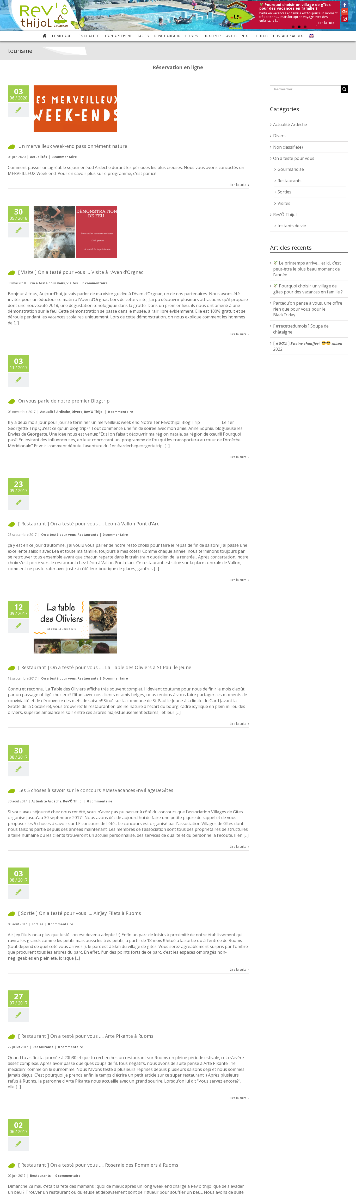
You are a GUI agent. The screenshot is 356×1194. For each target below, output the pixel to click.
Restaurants (87, 534)
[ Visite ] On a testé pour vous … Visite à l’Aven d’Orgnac (80, 272)
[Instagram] (344, 18)
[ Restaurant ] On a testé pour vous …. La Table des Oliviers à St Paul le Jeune (104, 667)
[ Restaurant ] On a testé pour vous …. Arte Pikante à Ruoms (86, 1036)
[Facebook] (344, 4)
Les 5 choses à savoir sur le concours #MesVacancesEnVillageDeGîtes (95, 790)
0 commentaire (64, 157)
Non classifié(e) (288, 147)
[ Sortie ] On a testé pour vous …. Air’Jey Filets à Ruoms (79, 913)
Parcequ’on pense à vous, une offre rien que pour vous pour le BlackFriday (307, 309)
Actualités (38, 157)
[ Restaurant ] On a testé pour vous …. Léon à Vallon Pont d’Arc (88, 523)
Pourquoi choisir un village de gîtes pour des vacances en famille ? (308, 288)
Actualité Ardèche (55, 412)
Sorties (38, 924)
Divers (77, 412)
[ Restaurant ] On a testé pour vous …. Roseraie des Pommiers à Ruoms (98, 1165)
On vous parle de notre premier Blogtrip (64, 401)
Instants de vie (292, 226)
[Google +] (344, 11)
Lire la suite (326, 23)
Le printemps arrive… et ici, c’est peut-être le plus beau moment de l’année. (307, 269)
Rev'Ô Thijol (93, 412)
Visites (72, 283)
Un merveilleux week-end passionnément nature (72, 146)
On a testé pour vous (47, 283)
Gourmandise (291, 169)
